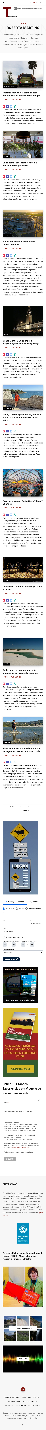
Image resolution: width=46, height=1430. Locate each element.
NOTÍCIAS (7, 235)
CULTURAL (7, 408)
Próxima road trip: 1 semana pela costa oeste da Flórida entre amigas (21, 94)
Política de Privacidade (20, 1147)
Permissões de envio (11, 1122)
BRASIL (6, 156)
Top (24, 1425)
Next (25, 810)
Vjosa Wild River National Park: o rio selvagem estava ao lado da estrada (21, 750)
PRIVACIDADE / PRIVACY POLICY (28, 1406)
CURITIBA (7, 495)
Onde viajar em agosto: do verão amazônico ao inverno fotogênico (20, 671)
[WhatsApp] (23, 1389)
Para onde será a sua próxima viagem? (18, 1111)
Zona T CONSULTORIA (30, 1397)
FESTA (6, 335)
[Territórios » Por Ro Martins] (23, 11)
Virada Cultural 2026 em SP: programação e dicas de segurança (21, 342)
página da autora (28, 44)
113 (18, 810)
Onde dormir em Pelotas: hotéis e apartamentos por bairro (20, 164)
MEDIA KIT (9, 1406)
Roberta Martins (13, 99)
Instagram (24, 48)
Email (6, 1102)
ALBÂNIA (7, 742)
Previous (14, 807)
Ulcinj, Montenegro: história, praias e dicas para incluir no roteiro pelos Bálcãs (22, 417)
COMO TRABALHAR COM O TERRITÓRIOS (21, 1401)
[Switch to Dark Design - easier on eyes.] (31, 2)
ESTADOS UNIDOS (10, 86)
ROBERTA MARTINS (11, 1397)
